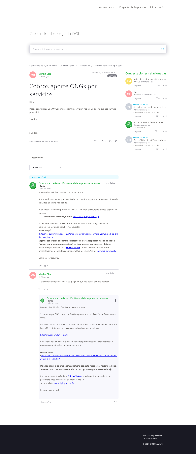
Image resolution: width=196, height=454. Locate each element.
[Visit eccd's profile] (128, 124)
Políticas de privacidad (152, 435)
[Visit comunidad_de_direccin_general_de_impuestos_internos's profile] (32, 185)
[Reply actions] (116, 300)
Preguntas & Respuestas (132, 7)
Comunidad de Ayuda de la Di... (44, 65)
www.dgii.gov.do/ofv (106, 251)
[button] (97, 140)
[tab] (37, 158)
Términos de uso (150, 438)
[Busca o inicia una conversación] (163, 49)
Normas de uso (106, 7)
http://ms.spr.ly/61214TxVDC (54, 334)
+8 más (42, 186)
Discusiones (68, 65)
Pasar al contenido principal (15, 2)
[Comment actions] (117, 183)
